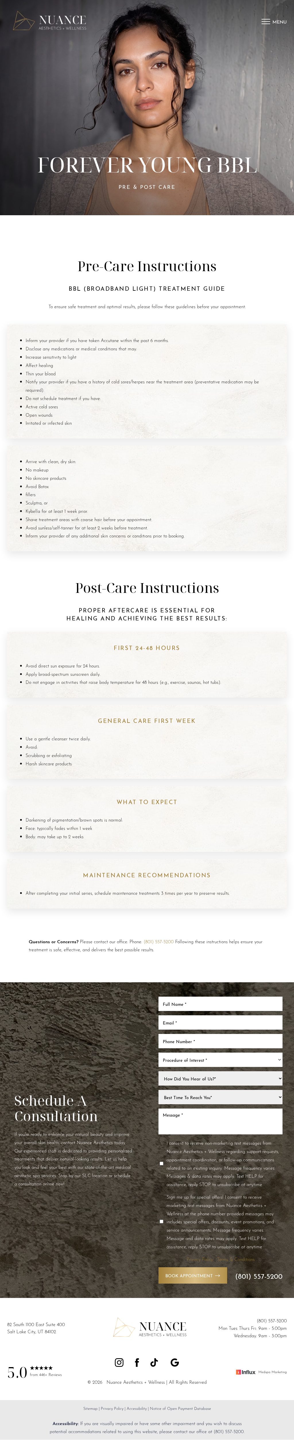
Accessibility (137, 1408)
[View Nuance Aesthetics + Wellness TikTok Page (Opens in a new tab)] (155, 1363)
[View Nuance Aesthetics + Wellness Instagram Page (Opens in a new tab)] (119, 1363)
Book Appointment (189, 1275)
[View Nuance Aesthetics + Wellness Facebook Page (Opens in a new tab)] (137, 1363)
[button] (266, 21)
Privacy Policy (200, 1259)
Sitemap (90, 1408)
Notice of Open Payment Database (180, 1408)
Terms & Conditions (236, 1259)
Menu (279, 21)
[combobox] (220, 1060)
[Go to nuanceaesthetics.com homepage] (53, 21)
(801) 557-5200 (159, 941)
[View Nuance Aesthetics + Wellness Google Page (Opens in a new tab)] (175, 1363)
